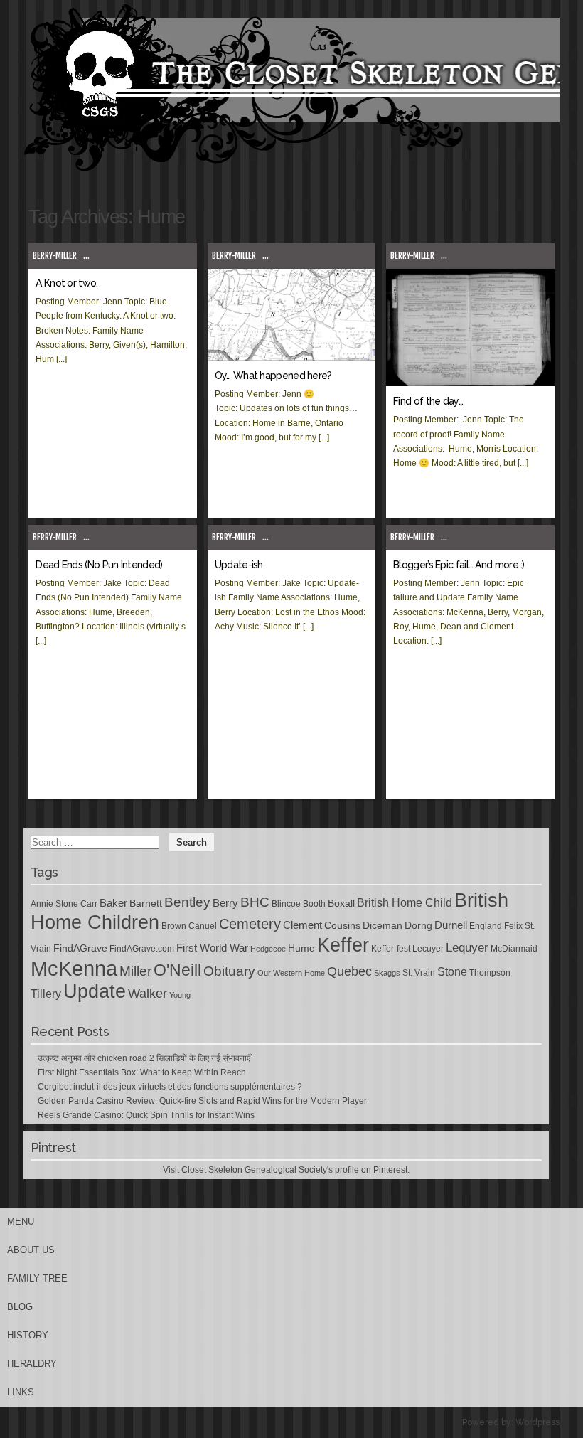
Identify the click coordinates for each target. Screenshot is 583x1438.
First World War (212, 948)
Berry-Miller (55, 255)
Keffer (343, 945)
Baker (113, 903)
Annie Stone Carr (64, 904)
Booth (314, 904)
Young (180, 995)
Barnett (145, 903)
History (27, 1335)
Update (94, 991)
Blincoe (286, 904)
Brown (173, 926)
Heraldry (32, 1363)
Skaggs (387, 973)
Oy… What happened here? (273, 375)
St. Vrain (418, 973)
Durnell (450, 925)
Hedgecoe (268, 948)
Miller (135, 971)
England (485, 926)
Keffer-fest (390, 949)
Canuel (202, 926)
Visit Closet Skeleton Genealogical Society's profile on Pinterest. (286, 1170)
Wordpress (537, 1422)
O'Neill (177, 970)
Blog (20, 1306)
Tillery (46, 994)
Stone (452, 972)
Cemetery (250, 924)
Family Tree (37, 1278)
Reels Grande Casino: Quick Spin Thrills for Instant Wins (146, 1115)
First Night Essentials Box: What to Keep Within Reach (142, 1072)
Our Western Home (291, 973)
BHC (254, 902)
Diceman (382, 925)
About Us (31, 1250)
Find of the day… (428, 401)
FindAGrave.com (141, 949)
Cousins (342, 925)
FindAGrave (80, 948)
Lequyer (467, 947)
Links (20, 1392)
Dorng (418, 925)
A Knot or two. (66, 283)
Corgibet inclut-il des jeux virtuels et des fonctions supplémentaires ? (170, 1087)
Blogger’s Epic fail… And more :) (459, 564)
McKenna (74, 968)
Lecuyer (428, 949)
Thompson (489, 973)
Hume (301, 948)
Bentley (187, 902)
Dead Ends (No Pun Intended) (99, 564)
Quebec (349, 971)
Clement (302, 925)
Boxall (341, 903)
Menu (20, 1221)
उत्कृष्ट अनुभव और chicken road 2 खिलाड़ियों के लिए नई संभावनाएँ (144, 1058)
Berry (225, 903)
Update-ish (239, 564)
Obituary (229, 971)
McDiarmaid (514, 949)
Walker (147, 993)
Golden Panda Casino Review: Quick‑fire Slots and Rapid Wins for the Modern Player (202, 1101)
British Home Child (404, 903)
